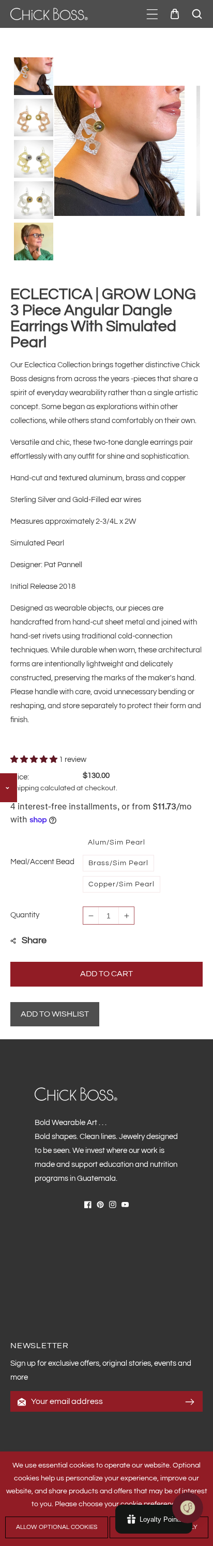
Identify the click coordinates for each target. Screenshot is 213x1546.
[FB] (88, 1204)
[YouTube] (125, 1204)
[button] (152, 14)
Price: (19, 777)
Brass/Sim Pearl (118, 863)
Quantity (24, 915)
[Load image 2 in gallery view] (33, 115)
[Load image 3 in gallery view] (33, 157)
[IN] (112, 1204)
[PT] (100, 1204)
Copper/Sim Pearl (121, 884)
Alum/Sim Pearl (116, 842)
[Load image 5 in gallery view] (33, 239)
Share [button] (34, 940)
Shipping (24, 788)
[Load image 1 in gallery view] (33, 74)
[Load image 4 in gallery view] (33, 198)
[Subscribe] (190, 1402)
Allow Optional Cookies (56, 1527)
